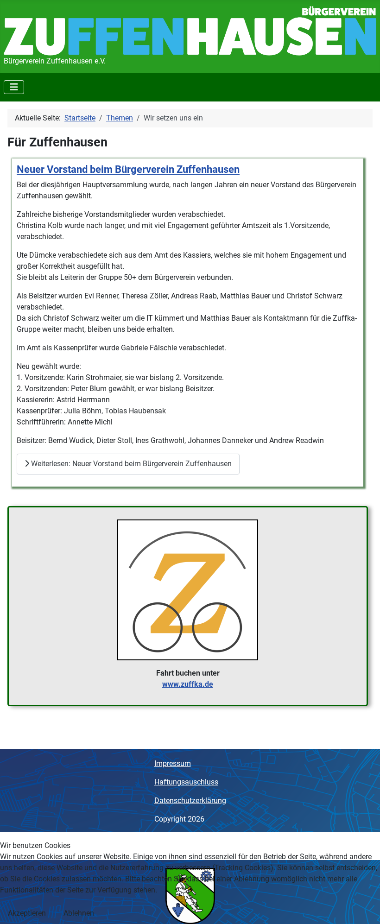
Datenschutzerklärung (190, 800)
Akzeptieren (27, 913)
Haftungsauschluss (186, 782)
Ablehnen (78, 913)
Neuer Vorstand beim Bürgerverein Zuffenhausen (128, 169)
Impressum (172, 763)
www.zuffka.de (187, 684)
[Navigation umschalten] (14, 87)
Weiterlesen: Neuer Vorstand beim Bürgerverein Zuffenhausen (130, 463)
